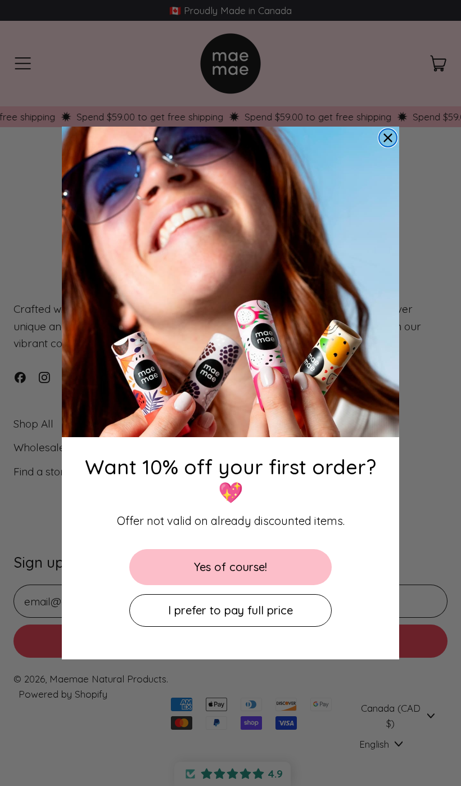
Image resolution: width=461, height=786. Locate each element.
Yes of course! (230, 567)
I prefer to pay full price (230, 610)
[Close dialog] (388, 138)
